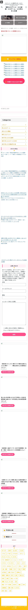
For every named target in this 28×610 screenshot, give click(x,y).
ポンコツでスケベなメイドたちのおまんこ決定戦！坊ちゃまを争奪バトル (13, 217)
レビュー (4, 125)
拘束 (3, 578)
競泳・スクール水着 (6, 584)
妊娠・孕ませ (11, 572)
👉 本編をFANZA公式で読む (14, 82)
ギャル (3, 556)
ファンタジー (11, 563)
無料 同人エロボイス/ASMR (9, 141)
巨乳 (16, 575)
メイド (23, 563)
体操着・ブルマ (12, 569)
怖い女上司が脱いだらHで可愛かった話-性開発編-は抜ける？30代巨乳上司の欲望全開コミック (13, 399)
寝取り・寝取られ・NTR (7, 575)
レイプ (14, 566)
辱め (24, 584)
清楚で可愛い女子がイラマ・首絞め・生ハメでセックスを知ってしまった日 (13, 239)
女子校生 (4, 572)
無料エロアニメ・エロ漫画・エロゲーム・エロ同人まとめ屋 (14, 9)
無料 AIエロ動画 (6, 131)
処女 (19, 569)
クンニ (8, 556)
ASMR (9, 550)
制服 (24, 569)
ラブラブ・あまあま (6, 566)
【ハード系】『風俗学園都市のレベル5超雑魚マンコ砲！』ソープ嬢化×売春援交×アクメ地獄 (14, 172)
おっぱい (15, 550)
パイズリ (20, 560)
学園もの (19, 572)
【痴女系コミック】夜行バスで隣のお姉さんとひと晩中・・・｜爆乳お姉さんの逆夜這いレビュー (14, 365)
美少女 (14, 584)
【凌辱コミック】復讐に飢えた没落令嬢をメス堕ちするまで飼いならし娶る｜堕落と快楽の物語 (14, 481)
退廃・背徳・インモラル (13, 587)
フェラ (18, 563)
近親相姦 (4, 587)
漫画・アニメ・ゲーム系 (7, 581)
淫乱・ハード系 (14, 578)
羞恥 (19, 584)
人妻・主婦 (4, 569)
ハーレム (14, 560)
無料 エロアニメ (6, 134)
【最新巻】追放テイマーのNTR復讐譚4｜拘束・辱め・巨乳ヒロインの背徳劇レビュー (13, 449)
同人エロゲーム (6, 128)
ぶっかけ (21, 550)
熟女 (16, 581)
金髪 (10, 590)
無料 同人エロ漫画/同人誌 (9, 144)
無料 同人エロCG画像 (7, 138)
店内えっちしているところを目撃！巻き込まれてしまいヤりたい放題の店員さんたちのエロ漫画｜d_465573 (13, 194)
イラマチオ (15, 553)
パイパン (4, 563)
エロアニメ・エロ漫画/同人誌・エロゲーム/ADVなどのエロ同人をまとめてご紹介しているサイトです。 (14, 599)
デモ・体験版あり (6, 560)
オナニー (22, 553)
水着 (7, 578)
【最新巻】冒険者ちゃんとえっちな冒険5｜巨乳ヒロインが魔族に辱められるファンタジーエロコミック (14, 515)
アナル (3, 553)
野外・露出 (4, 590)
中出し (20, 566)
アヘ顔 (8, 553)
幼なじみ (22, 575)
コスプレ (15, 556)
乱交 (25, 566)
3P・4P (4, 550)
